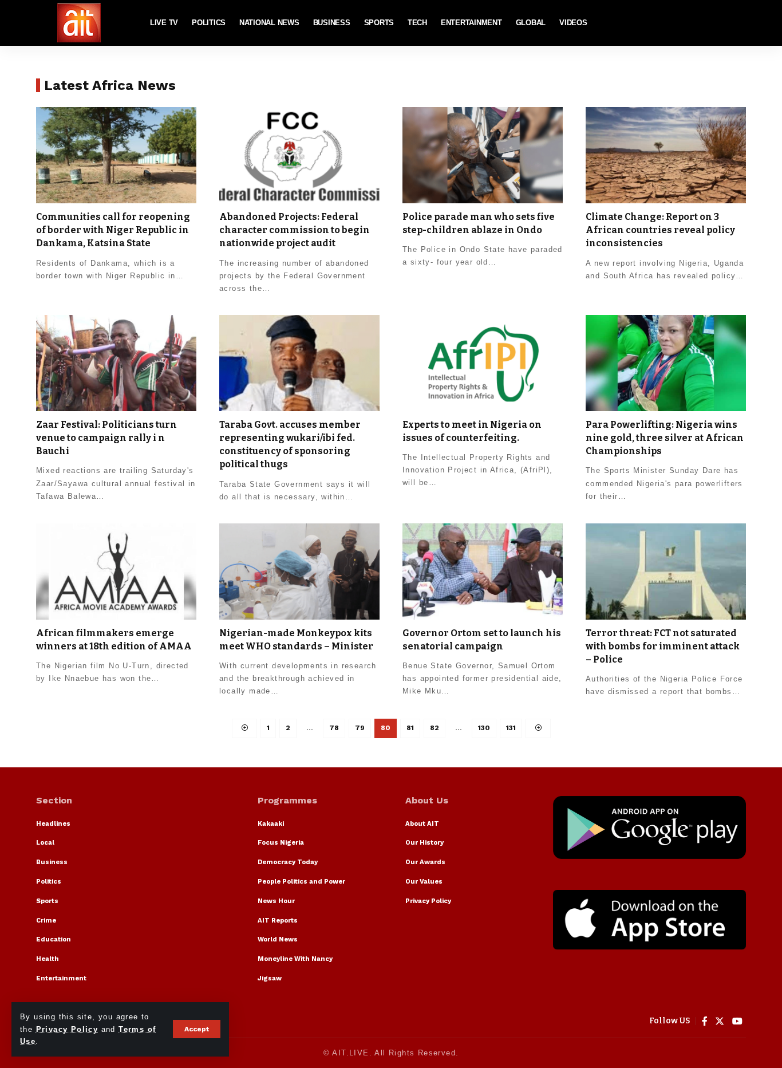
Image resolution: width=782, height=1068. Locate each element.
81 (410, 728)
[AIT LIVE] (79, 23)
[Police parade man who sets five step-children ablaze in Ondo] (482, 155)
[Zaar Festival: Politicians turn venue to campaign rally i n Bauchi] (116, 363)
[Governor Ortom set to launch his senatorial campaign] (482, 571)
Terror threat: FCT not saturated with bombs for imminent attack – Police (663, 646)
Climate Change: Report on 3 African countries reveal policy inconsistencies (660, 230)
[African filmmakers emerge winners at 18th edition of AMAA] (116, 571)
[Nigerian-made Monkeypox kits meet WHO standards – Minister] (299, 571)
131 (511, 728)
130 (484, 728)
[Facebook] (705, 1021)
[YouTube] (737, 1021)
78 (334, 728)
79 (360, 728)
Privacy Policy (67, 1029)
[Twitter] (720, 1021)
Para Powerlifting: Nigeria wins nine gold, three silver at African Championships (665, 437)
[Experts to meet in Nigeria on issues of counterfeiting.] (482, 363)
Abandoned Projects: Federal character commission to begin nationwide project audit (294, 230)
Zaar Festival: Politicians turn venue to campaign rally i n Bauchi (106, 437)
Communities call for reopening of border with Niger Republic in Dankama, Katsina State (113, 230)
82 (434, 728)
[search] (737, 23)
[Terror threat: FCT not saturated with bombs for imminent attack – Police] (666, 571)
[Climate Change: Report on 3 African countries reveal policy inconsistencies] (666, 155)
